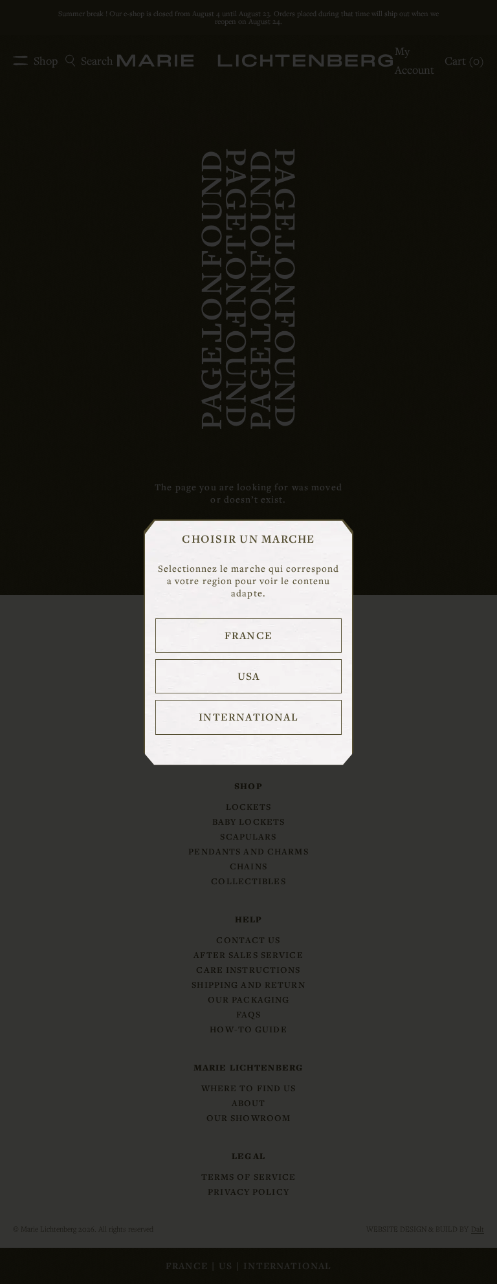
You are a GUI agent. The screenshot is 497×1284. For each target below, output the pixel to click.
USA (248, 676)
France (248, 635)
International (248, 717)
